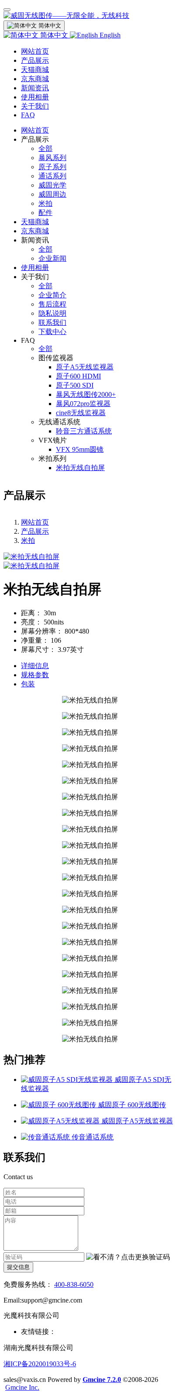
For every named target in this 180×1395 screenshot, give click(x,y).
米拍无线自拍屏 (80, 467)
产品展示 (35, 60)
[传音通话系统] (46, 1137)
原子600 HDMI (78, 376)
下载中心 (52, 331)
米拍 (45, 203)
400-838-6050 (73, 1284)
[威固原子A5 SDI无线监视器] (67, 1079)
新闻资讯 (35, 88)
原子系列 (52, 167)
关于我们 (35, 106)
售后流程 (52, 304)
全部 (45, 148)
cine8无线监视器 (81, 412)
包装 (28, 684)
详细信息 (35, 665)
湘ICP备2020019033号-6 (39, 1364)
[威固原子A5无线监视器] (61, 1121)
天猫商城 (35, 69)
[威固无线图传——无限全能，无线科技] (90, 15)
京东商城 (35, 78)
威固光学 (52, 185)
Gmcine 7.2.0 (102, 1379)
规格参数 (35, 675)
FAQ (28, 115)
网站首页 (35, 51)
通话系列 (52, 176)
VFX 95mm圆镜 (80, 449)
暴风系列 (52, 157)
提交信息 (18, 1267)
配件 (45, 212)
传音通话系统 (93, 1137)
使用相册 (35, 97)
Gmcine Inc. (22, 1387)
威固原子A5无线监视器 (137, 1121)
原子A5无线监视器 (85, 367)
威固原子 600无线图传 (132, 1104)
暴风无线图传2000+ (86, 394)
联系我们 (52, 322)
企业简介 (52, 295)
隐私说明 (52, 313)
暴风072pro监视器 (83, 403)
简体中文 (54, 35)
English (109, 35)
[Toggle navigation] (6, 9)
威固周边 (52, 194)
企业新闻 (52, 258)
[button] (128, 1257)
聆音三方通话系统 (84, 431)
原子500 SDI (74, 385)
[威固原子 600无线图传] (59, 1104)
